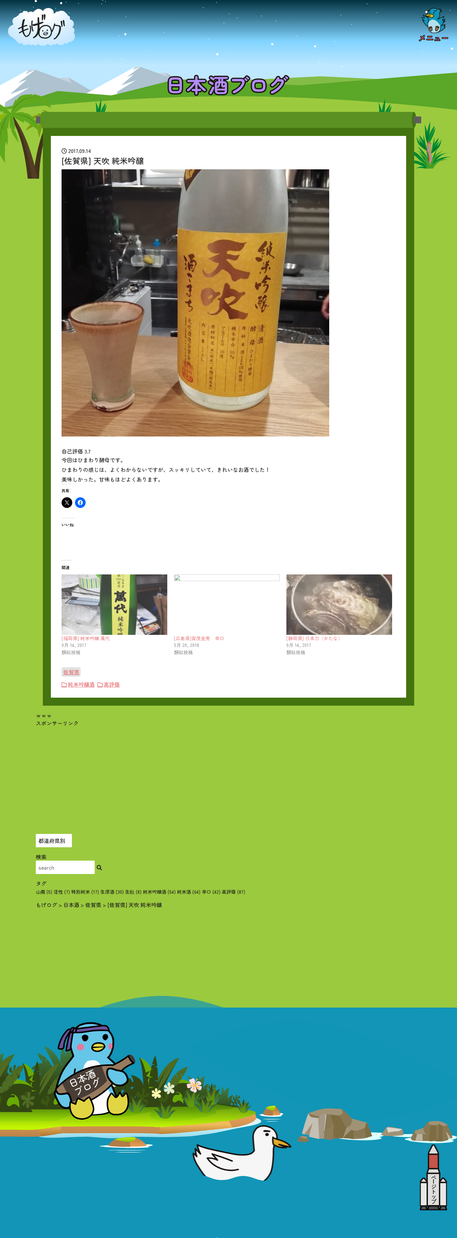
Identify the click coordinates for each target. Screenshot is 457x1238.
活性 (62, 891)
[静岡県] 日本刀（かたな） (314, 638)
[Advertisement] (228, 774)
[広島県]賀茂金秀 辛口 (199, 638)
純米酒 (188, 891)
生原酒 (112, 891)
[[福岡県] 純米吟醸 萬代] (114, 604)
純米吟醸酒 (81, 684)
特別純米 (85, 891)
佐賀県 (71, 672)
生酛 (133, 891)
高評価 (112, 684)
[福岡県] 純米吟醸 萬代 (86, 638)
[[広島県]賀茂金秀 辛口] (227, 604)
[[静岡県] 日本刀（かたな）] (339, 604)
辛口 (211, 891)
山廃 (44, 891)
